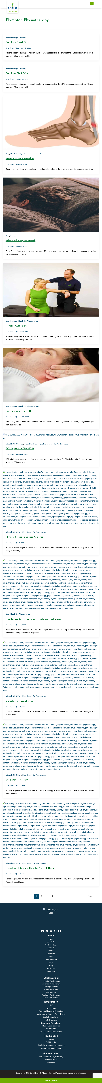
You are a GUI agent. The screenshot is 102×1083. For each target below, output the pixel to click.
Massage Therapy (51, 987)
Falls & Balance (51, 1020)
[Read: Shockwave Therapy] (51, 747)
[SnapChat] (55, 931)
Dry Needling (51, 992)
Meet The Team (51, 945)
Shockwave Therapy (17, 780)
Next (91, 896)
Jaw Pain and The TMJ (18, 411)
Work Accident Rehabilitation (51, 1032)
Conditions (51, 954)
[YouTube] (59, 931)
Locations (51, 968)
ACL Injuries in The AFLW (20, 448)
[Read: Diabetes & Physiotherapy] (51, 666)
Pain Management (51, 989)
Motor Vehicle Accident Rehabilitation (51, 1014)
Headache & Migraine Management (51, 1045)
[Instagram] (51, 931)
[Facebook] (46, 931)
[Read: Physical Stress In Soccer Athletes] (51, 499)
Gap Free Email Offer (18, 42)
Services (51, 951)
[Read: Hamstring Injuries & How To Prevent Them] (51, 830)
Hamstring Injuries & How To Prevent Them (30, 868)
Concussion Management (51, 1048)
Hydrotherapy (51, 1008)
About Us (51, 942)
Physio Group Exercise (51, 1026)
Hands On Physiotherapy (16, 38)
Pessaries (51, 1063)
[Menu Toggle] (92, 3)
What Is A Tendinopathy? (20, 158)
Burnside (13, 236)
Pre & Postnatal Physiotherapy (51, 1057)
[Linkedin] (42, 931)
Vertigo (51, 1039)
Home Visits (51, 1029)
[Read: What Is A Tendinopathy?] (51, 122)
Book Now (51, 971)
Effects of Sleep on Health (20, 240)
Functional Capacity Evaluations (51, 1011)
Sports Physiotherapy (59, 444)
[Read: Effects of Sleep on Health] (51, 204)
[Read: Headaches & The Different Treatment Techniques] (51, 584)
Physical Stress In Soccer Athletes (24, 537)
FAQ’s (51, 963)
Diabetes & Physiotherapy (20, 701)
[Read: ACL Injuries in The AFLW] (51, 436)
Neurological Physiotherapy (51, 1023)
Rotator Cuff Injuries (17, 326)
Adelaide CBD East (13, 532)
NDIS (51, 1005)
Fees (51, 957)
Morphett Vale (37, 154)
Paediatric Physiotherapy (51, 995)
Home (51, 939)
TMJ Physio (51, 1042)
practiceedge (81, 1073)
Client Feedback (51, 960)
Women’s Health (51, 1060)
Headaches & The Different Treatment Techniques (33, 619)
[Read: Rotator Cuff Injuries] (51, 290)
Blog (7, 154)
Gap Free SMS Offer (17, 73)
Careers (51, 948)
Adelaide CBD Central (14, 444)
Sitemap (51, 1073)
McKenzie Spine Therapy (51, 984)
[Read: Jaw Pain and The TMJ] (51, 375)
